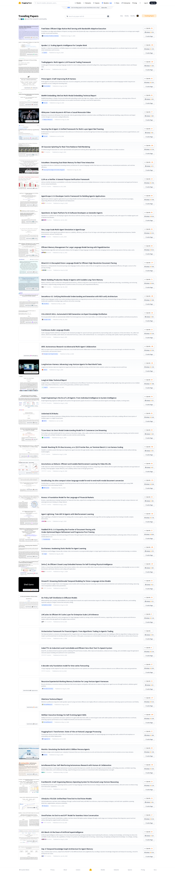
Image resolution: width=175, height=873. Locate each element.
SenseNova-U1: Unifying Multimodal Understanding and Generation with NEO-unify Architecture (79, 296)
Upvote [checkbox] (149, 28)
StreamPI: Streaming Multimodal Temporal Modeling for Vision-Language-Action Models (76, 581)
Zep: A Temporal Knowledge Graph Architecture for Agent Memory (67, 849)
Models (79, 3)
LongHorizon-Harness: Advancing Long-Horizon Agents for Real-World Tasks (71, 364)
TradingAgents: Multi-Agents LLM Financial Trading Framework (66, 62)
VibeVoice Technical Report (52, 699)
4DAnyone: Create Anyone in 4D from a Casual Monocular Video (66, 112)
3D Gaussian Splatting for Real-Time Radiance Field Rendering (65, 147)
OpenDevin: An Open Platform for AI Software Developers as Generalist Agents (72, 213)
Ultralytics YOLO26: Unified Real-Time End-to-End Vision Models (66, 798)
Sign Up (153, 3)
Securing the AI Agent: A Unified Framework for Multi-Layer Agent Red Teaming (72, 129)
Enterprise (126, 3)
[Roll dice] (108, 16)
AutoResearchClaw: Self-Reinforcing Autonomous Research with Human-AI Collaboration (76, 765)
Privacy (53, 870)
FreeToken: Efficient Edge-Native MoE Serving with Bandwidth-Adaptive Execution (73, 28)
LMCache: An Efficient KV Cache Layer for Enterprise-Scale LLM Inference (70, 614)
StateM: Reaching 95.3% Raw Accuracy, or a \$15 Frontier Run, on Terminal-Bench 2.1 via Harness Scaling (82, 447)
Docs (117, 3)
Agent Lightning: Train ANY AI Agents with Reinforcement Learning (67, 514)
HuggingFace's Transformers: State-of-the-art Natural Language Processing (71, 731)
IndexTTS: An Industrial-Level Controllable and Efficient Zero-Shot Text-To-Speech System (76, 648)
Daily (121, 16)
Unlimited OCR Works (49, 413)
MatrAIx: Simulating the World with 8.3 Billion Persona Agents (65, 749)
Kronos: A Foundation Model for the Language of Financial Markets (67, 497)
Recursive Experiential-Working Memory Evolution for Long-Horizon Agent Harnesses (74, 681)
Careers (78, 870)
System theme (25, 870)
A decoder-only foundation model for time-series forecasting (65, 665)
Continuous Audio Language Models (55, 330)
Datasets (88, 3)
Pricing (134, 3)
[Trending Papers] (138, 16)
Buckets (108, 3)
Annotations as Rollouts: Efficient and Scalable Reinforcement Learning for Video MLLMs (76, 464)
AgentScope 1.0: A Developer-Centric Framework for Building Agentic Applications (73, 196)
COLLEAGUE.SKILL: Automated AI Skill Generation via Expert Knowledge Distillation (74, 314)
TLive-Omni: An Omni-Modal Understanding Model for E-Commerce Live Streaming (74, 430)
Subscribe (104, 7)
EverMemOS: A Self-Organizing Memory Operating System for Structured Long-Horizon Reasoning (80, 782)
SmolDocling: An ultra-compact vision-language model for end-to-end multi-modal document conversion (82, 480)
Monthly (133, 16)
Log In (146, 3)
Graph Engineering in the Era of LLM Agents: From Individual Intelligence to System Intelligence (78, 398)
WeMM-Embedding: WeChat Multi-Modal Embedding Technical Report (68, 95)
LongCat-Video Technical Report (54, 380)
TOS (40, 870)
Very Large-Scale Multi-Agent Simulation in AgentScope (63, 229)
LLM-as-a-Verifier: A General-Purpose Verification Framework (65, 179)
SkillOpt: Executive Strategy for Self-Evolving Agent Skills (63, 715)
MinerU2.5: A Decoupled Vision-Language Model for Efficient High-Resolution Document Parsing (79, 263)
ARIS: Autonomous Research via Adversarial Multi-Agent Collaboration (68, 346)
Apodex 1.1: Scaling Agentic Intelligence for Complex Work (64, 45)
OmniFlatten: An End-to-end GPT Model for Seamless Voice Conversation (70, 815)
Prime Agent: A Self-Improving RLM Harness (58, 79)
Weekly (127, 16)
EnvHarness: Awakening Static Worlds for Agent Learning (63, 548)
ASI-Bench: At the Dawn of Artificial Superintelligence (62, 832)
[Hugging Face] (90, 869)
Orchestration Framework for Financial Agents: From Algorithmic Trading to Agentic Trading (77, 631)
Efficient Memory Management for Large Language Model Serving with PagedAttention (75, 247)
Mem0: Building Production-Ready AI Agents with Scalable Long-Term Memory (72, 280)
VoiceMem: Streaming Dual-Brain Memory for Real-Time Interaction (67, 162)
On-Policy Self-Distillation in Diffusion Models (59, 598)
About (65, 870)
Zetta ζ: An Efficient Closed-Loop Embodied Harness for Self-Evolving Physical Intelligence (76, 564)
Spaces (97, 3)
